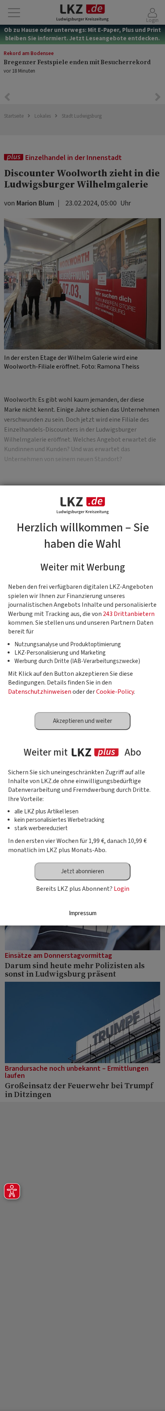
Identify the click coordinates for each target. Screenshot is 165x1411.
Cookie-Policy (115, 691)
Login (121, 888)
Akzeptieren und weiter (82, 721)
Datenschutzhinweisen (39, 691)
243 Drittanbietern (129, 614)
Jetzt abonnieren (82, 871)
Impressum (83, 913)
